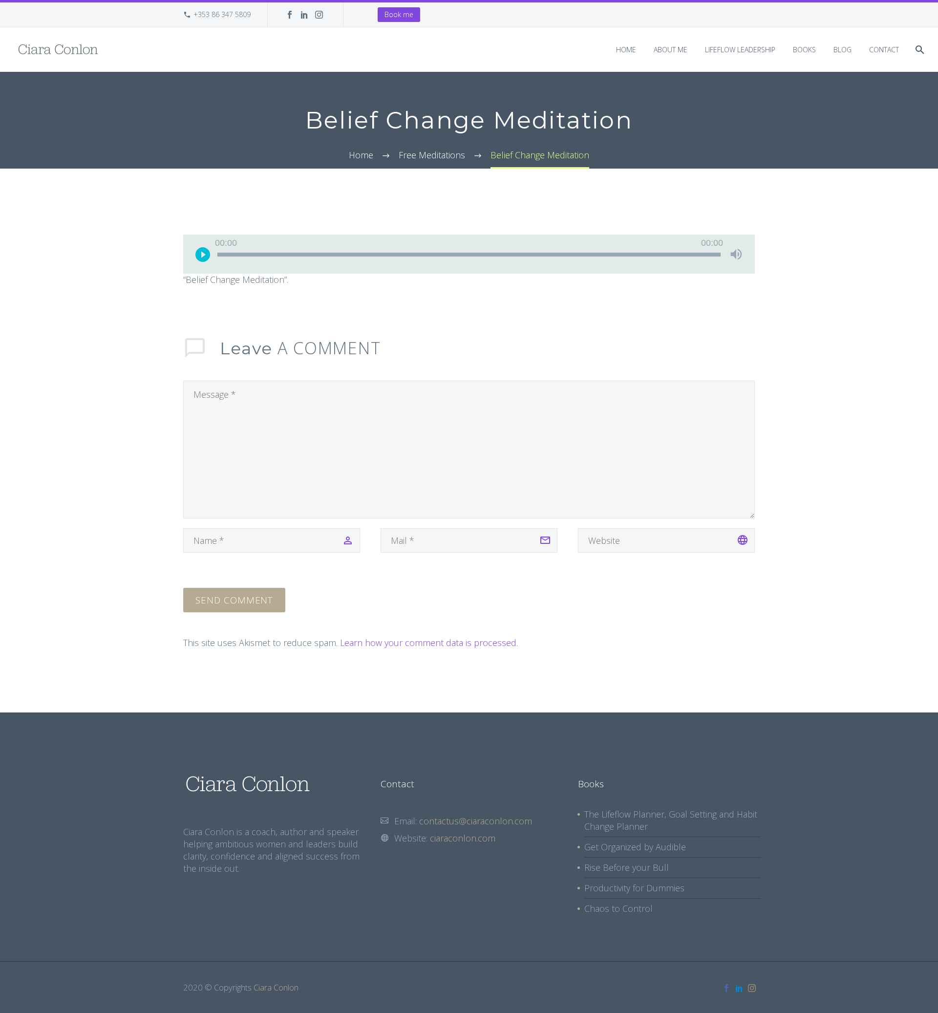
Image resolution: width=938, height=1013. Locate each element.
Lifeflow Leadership (740, 49)
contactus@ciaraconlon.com (475, 821)
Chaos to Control (618, 908)
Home (626, 49)
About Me (670, 49)
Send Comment (234, 600)
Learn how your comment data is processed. (429, 642)
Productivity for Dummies (634, 888)
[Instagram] (319, 15)
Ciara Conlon (276, 987)
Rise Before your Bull (626, 867)
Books (804, 49)
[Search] (918, 49)
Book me (398, 14)
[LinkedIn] (304, 15)
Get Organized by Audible (635, 847)
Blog (842, 49)
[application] (469, 254)
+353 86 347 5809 (222, 14)
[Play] (203, 254)
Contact (884, 49)
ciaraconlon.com (462, 838)
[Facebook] (289, 15)
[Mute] (736, 254)
